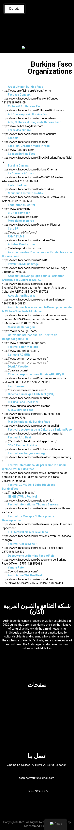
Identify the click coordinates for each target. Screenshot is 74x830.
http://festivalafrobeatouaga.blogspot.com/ (29, 441)
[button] (5, 37)
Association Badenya (22, 295)
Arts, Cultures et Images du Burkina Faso (34, 122)
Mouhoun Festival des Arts (25, 193)
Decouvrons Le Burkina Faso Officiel (31, 555)
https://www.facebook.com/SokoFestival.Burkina (32, 449)
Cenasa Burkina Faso (22, 153)
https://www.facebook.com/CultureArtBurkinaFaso (34, 110)
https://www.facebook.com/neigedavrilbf (27, 500)
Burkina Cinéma (18, 165)
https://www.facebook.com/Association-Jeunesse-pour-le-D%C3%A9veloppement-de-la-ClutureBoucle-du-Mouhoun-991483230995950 (35, 319)
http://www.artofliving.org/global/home (26, 90)
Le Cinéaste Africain (21, 173)
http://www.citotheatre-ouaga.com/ (24, 342)
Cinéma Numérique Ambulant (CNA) (31, 394)
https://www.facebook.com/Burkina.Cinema (29, 169)
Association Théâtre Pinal (25, 575)
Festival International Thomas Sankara (33, 504)
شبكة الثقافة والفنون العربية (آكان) (37, 608)
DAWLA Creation (18, 366)
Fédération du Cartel (21, 205)
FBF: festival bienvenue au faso (28, 532)
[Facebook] (17, 22)
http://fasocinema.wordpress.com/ (24, 390)
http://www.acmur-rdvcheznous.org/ (25, 358)
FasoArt (13, 138)
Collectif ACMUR (19, 354)
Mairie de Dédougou (21, 327)
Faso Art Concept (19, 94)
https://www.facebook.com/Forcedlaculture (29, 134)
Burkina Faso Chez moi (23, 402)
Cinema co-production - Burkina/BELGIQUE (36, 374)
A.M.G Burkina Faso (21, 409)
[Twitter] (37, 22)
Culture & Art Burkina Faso (25, 106)
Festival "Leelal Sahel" (22, 543)
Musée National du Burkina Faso (29, 421)
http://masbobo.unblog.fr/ (18, 492)
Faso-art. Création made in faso (29, 145)
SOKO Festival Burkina (22, 445)
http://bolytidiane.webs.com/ (20, 571)
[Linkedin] (47, 22)
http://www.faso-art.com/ (18, 149)
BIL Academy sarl (19, 212)
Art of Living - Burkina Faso (25, 86)
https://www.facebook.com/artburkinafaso (29, 118)
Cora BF (13, 228)
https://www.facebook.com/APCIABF (25, 260)
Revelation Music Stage (23, 264)
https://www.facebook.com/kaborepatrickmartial (32, 433)
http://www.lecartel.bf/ (16, 208)
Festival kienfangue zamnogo (27, 453)
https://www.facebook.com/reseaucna (26, 398)
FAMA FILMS (16, 236)
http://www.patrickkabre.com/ (20, 350)
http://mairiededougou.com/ (19, 331)
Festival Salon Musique (23, 346)
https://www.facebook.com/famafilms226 (28, 240)
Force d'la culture (19, 130)
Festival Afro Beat (19, 437)
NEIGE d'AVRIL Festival (22, 496)
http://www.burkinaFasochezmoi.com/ (26, 406)
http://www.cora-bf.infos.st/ (19, 232)
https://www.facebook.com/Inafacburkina (28, 189)
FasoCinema (16, 386)
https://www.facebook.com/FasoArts (25, 141)
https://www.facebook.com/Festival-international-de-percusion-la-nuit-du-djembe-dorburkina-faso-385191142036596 (35, 476)
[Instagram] (27, 22)
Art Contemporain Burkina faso (28, 114)
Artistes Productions (22, 244)
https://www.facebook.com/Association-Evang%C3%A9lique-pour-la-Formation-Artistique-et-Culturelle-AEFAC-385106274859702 (35, 287)
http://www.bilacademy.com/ (20, 216)
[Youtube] (57, 22)
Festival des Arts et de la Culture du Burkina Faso (40, 429)
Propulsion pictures (21, 220)
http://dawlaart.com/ (15, 370)
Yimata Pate (16, 567)
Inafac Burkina (17, 185)
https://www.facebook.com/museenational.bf (30, 425)
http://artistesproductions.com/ (21, 248)
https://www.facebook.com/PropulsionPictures (31, 224)
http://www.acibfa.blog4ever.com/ (23, 126)
